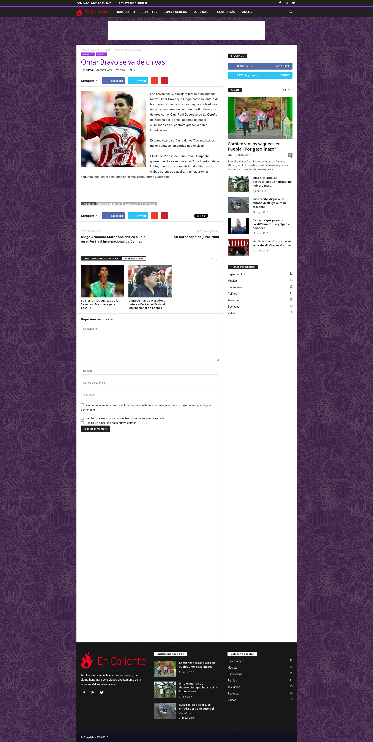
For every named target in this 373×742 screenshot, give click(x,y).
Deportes (149, 12)
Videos (246, 12)
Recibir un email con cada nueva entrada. (111, 422)
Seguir (284, 75)
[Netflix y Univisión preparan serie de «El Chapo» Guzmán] (238, 247)
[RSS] (286, 3)
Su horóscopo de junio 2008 (196, 237)
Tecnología (225, 12)
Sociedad (201, 12)
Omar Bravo (149, 203)
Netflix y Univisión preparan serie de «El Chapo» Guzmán (272, 243)
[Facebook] (280, 3)
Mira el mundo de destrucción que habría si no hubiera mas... (272, 181)
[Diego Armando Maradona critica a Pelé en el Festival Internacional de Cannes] (150, 281)
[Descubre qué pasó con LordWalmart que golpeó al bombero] (238, 226)
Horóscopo (125, 12)
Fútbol (101, 54)
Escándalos (235, 287)
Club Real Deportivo (109, 203)
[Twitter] (293, 3)
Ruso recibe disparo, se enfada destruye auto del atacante (270, 203)
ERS (230, 154)
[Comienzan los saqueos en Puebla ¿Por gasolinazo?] (260, 118)
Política (232, 293)
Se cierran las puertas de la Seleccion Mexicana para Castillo (100, 304)
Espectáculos (175, 12)
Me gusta (282, 66)
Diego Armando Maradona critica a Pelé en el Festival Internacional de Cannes (113, 239)
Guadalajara (131, 203)
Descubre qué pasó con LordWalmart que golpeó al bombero (272, 224)
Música (232, 280)
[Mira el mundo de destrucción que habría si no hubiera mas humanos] (238, 184)
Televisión (234, 300)
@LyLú (90, 69)
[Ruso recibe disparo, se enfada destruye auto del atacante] (238, 205)
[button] (290, 12)
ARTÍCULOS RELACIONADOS (101, 258)
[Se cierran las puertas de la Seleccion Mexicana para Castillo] (102, 281)
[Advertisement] (186, 30)
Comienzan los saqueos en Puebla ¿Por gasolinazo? (254, 146)
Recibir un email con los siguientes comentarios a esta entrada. (125, 418)
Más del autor (134, 258)
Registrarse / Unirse (133, 3)
